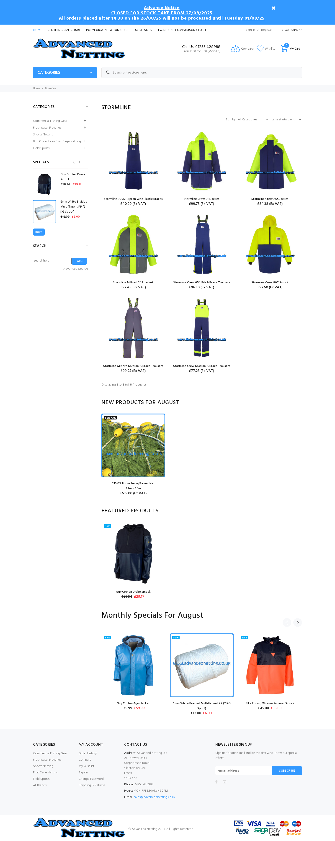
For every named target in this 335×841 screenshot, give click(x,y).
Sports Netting (43, 134)
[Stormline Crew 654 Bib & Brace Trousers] (202, 244)
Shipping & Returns (92, 785)
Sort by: (231, 119)
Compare (85, 759)
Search (39, 246)
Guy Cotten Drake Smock (133, 592)
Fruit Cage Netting (45, 772)
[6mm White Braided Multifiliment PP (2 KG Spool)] (202, 665)
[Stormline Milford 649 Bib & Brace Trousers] (133, 328)
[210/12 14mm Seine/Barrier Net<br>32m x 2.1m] (133, 445)
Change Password (91, 779)
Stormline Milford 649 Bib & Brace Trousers (133, 366)
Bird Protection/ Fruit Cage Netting (57, 141)
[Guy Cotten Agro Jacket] (133, 665)
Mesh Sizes (143, 30)
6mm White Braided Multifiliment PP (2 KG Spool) (202, 706)
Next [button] (297, 622)
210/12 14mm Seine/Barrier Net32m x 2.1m (133, 486)
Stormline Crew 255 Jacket (270, 199)
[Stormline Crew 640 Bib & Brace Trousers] (202, 328)
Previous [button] (287, 622)
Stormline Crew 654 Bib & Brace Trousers (201, 282)
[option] (133, 455)
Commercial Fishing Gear (50, 121)
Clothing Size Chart (64, 30)
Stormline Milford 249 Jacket (133, 282)
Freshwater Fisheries (47, 127)
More (38, 232)
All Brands (39, 785)
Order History (88, 753)
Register (267, 30)
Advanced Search (75, 269)
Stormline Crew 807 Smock (270, 282)
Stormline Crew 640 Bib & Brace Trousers (201, 366)
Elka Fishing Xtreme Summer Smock (270, 703)
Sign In (250, 30)
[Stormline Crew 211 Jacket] (202, 161)
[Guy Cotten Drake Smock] (133, 554)
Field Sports (41, 148)
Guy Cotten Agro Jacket (133, 703)
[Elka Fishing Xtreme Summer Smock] (270, 665)
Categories (49, 72)
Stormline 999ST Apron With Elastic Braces (133, 199)
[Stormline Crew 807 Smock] (270, 244)
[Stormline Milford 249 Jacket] (133, 244)
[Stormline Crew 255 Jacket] (270, 161)
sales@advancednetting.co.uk (154, 797)
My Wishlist (86, 766)
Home (37, 30)
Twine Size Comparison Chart (182, 30)
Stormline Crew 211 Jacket (201, 199)
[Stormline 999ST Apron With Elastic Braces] (133, 161)
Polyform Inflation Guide (107, 30)
